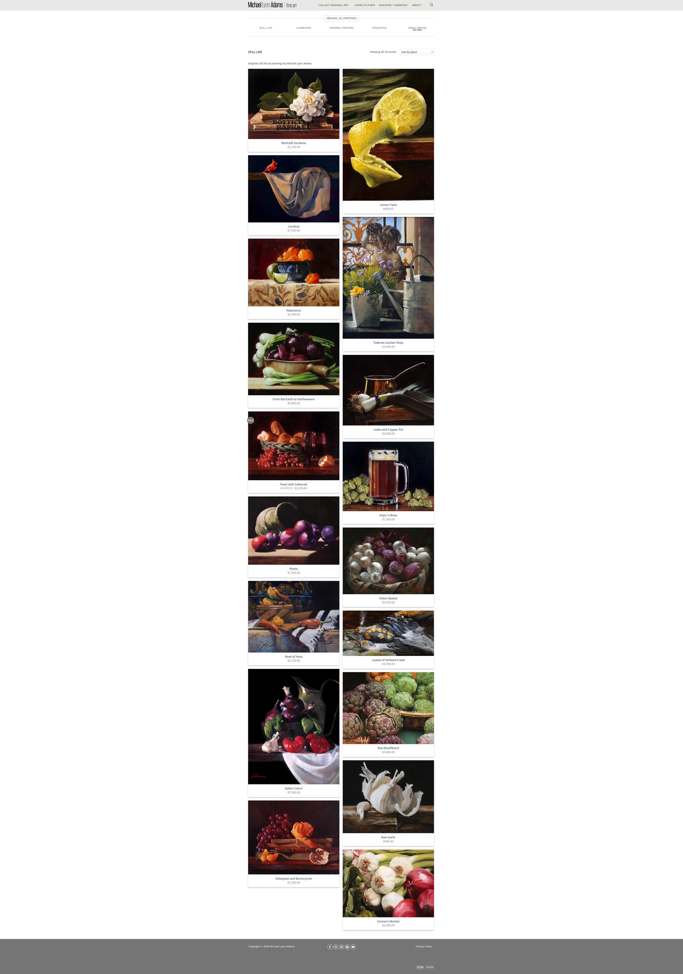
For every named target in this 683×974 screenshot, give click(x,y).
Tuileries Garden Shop (388, 343)
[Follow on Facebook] (330, 947)
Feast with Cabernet (293, 484)
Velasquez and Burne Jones (293, 878)
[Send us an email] (341, 947)
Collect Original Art (333, 5)
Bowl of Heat (293, 657)
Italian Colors (294, 788)
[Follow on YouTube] (353, 947)
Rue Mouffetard (388, 748)
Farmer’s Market (388, 921)
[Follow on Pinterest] (347, 947)
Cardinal (293, 226)
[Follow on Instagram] (335, 947)
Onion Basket (388, 598)
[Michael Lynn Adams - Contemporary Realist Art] (272, 5)
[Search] (431, 5)
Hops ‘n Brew (388, 515)
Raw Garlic (388, 837)
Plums (294, 569)
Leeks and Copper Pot (388, 430)
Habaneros (293, 310)
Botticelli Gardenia (293, 143)
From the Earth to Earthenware (294, 399)
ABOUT (416, 5)
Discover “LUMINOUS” (393, 5)
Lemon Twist (388, 205)
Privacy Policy (424, 946)
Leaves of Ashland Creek (388, 660)
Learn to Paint (364, 5)
